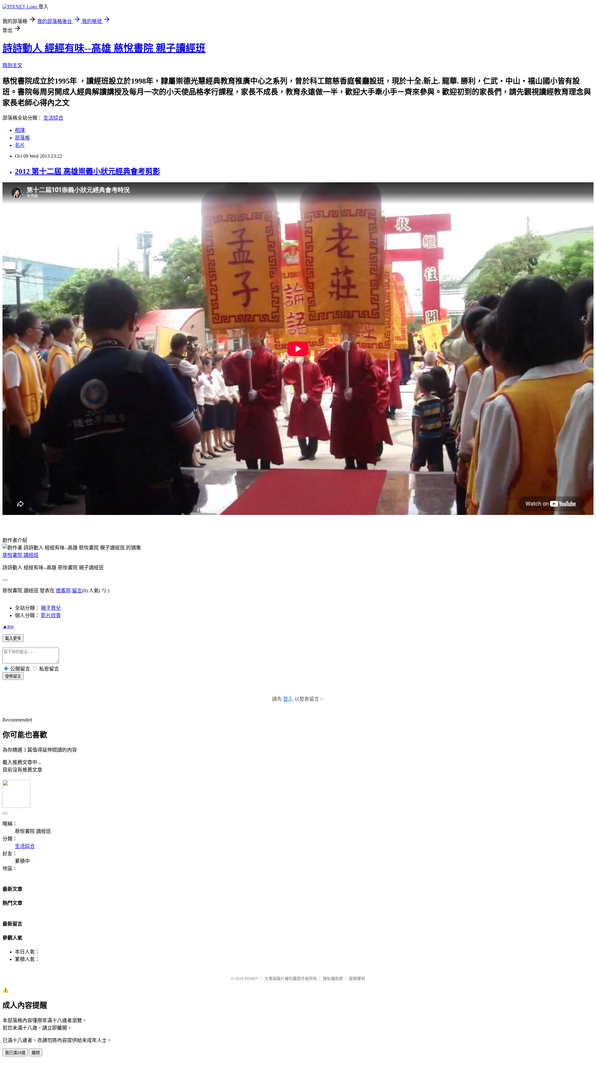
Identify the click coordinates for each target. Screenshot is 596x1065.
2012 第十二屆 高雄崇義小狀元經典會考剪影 (87, 171)
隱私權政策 (333, 978)
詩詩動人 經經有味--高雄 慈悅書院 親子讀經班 (103, 48)
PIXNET (252, 978)
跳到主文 (12, 65)
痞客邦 (63, 590)
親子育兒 (51, 608)
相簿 (20, 130)
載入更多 (13, 638)
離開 (36, 1052)
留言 (77, 590)
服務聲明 (357, 978)
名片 (20, 145)
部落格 (22, 137)
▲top (8, 626)
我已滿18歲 (15, 1052)
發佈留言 (13, 676)
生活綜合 (53, 118)
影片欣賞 (51, 615)
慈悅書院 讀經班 (20, 555)
